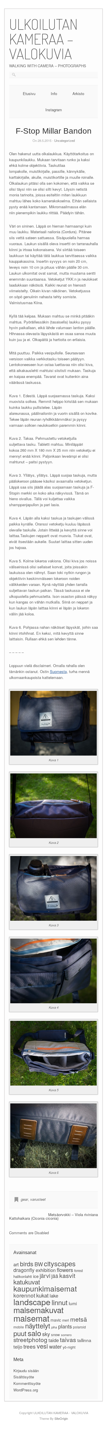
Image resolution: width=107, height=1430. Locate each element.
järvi (45, 1276)
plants (65, 1326)
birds (26, 1263)
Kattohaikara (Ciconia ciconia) (33, 1218)
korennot (24, 1295)
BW (39, 1264)
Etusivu (29, 93)
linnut (60, 1302)
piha (54, 1327)
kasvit (67, 1275)
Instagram (53, 109)
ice (36, 1276)
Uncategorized (64, 140)
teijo (17, 1346)
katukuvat (26, 1281)
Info (54, 93)
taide (54, 1340)
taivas (68, 1339)
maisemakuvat (38, 1309)
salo (34, 1333)
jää (54, 1275)
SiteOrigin (61, 1418)
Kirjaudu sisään (26, 1370)
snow (55, 1334)
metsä (78, 1319)
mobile (18, 1326)
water (55, 1346)
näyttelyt (37, 1325)
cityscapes (60, 1263)
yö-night (69, 1347)
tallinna (84, 1340)
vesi (42, 1345)
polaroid (79, 1326)
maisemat (31, 1318)
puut (20, 1333)
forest (78, 1270)
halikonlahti (22, 1276)
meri (65, 1320)
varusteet (38, 1199)
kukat (42, 1295)
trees (29, 1346)
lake (54, 1295)
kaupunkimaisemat (45, 1288)
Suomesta (58, 671)
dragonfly (24, 1269)
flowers (65, 1269)
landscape (32, 1301)
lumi (73, 1303)
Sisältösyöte (23, 1376)
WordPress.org (25, 1390)
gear (24, 1199)
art (16, 1264)
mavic (56, 1320)
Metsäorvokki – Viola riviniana (73, 1214)
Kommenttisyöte (27, 1383)
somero (66, 1334)
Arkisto (78, 93)
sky (46, 1334)
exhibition (46, 1270)
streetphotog (30, 1339)
